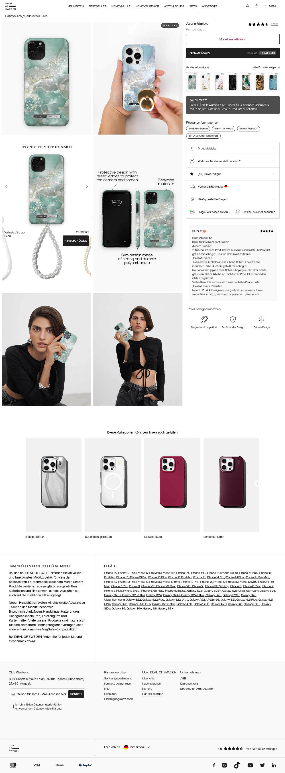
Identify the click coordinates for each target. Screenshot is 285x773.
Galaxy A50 (202, 604)
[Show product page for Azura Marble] (192, 81)
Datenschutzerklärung (47, 708)
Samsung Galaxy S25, (261, 590)
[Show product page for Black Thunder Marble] (232, 81)
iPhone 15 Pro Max (180, 577)
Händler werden (152, 693)
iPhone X (197, 586)
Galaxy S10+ (252, 604)
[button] (247, 748)
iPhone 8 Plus (252, 586)
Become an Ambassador (197, 688)
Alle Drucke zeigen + (266, 67)
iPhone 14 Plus (235, 577)
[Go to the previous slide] (6, 186)
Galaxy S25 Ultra (133, 595)
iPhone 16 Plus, (248, 573)
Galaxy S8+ (165, 608)
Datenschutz (189, 683)
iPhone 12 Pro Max (225, 581)
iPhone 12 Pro (189, 581)
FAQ (107, 688)
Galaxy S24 (154, 595)
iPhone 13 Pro (126, 581)
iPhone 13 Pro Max (148, 581)
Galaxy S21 (228, 599)
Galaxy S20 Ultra (163, 604)
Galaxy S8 (150, 608)
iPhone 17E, (183, 573)
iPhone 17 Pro (126, 573)
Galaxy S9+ (134, 608)
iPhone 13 (110, 581)
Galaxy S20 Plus (140, 604)
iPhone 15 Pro (138, 577)
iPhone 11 (134, 586)
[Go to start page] (10, 6)
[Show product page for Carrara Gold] (206, 81)
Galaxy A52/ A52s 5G (205, 599)
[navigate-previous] (257, 483)
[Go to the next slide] (86, 186)
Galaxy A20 (219, 604)
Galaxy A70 (184, 604)
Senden (75, 694)
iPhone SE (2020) (217, 586)
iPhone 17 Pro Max (148, 573)
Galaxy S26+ (212, 590)
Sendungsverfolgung (118, 678)
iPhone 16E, (198, 573)
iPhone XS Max (165, 586)
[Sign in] (247, 6)
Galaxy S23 (213, 595)
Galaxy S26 (195, 590)
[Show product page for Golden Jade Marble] (246, 81)
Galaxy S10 (235, 604)
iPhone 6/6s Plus (151, 590)
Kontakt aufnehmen (117, 683)
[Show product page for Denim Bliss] (273, 81)
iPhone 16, (213, 573)
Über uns (148, 678)
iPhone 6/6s (131, 590)
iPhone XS (148, 586)
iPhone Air (168, 573)
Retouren (110, 693)
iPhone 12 (206, 581)
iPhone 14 (199, 577)
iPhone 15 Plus (157, 577)
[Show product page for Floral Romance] (219, 81)
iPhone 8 (235, 586)
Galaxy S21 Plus (246, 599)
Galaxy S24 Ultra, (192, 595)
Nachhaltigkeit (151, 683)
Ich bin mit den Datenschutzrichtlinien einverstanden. (38, 706)
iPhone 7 (267, 586)
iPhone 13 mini (170, 581)
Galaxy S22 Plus (153, 599)
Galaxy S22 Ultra (177, 599)
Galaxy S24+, (172, 595)
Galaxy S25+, (113, 595)
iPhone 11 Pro (119, 586)
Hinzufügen (75, 240)
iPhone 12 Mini (247, 581)
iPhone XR (183, 586)
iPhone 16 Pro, (229, 573)
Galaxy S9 (118, 608)
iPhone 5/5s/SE (175, 590)
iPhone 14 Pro (215, 577)
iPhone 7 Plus (113, 590)
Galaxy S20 (120, 604)
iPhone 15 (122, 577)
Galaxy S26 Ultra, (234, 590)
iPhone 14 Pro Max (257, 577)
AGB (183, 678)
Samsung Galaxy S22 (126, 599)
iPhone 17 (110, 573)
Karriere (147, 688)
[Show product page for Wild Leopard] (260, 81)
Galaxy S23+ (231, 595)
